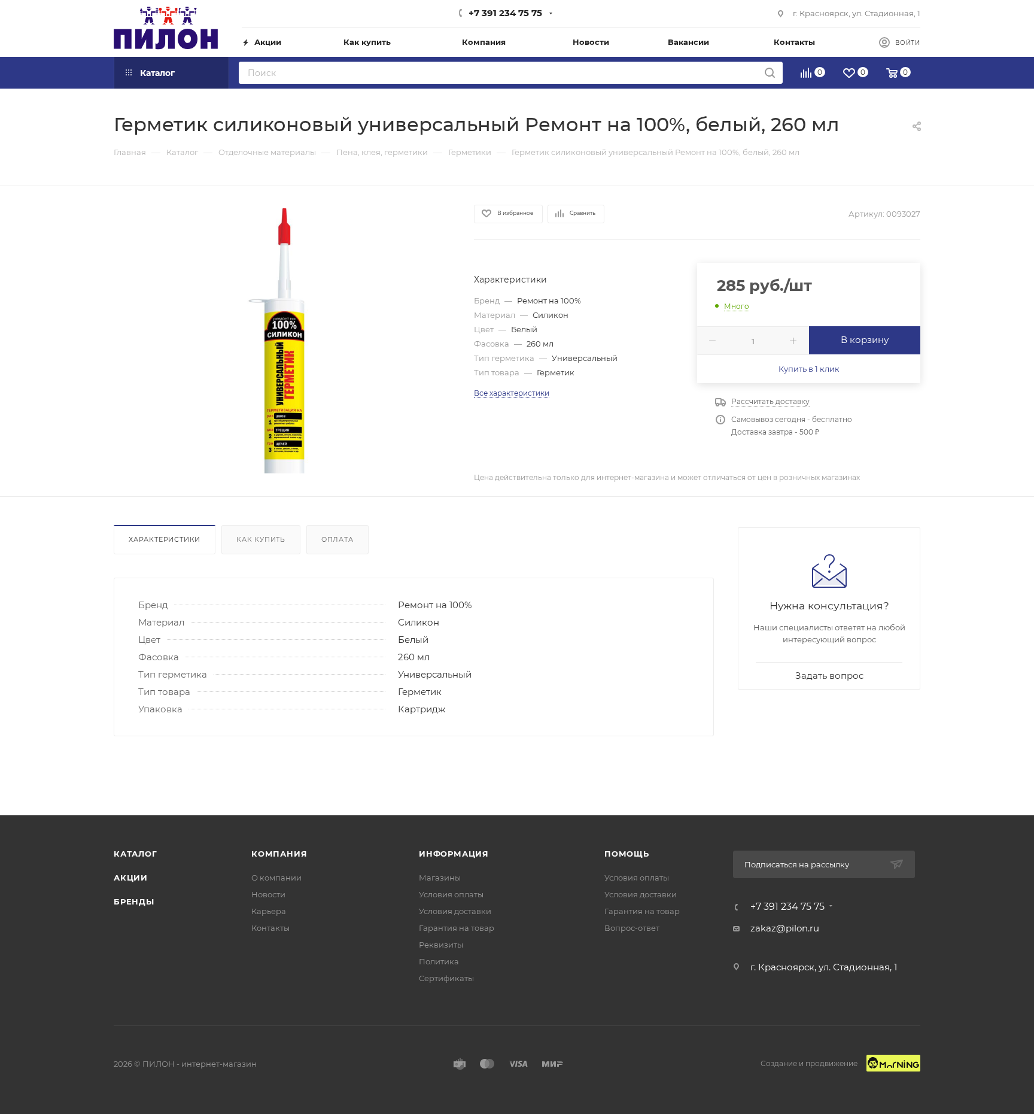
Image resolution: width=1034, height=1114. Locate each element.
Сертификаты (446, 978)
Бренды (134, 901)
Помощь (626, 853)
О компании (276, 877)
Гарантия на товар (456, 928)
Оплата (337, 539)
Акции (131, 877)
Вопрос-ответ (631, 928)
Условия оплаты (451, 894)
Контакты (270, 928)
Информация (454, 853)
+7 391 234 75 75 (505, 13)
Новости (268, 894)
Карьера (268, 911)
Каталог (135, 853)
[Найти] (770, 73)
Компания (279, 853)
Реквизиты (441, 944)
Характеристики (164, 539)
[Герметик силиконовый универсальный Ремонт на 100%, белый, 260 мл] (283, 340)
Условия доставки (455, 911)
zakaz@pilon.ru (784, 928)
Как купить (260, 539)
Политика (439, 961)
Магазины (440, 877)
